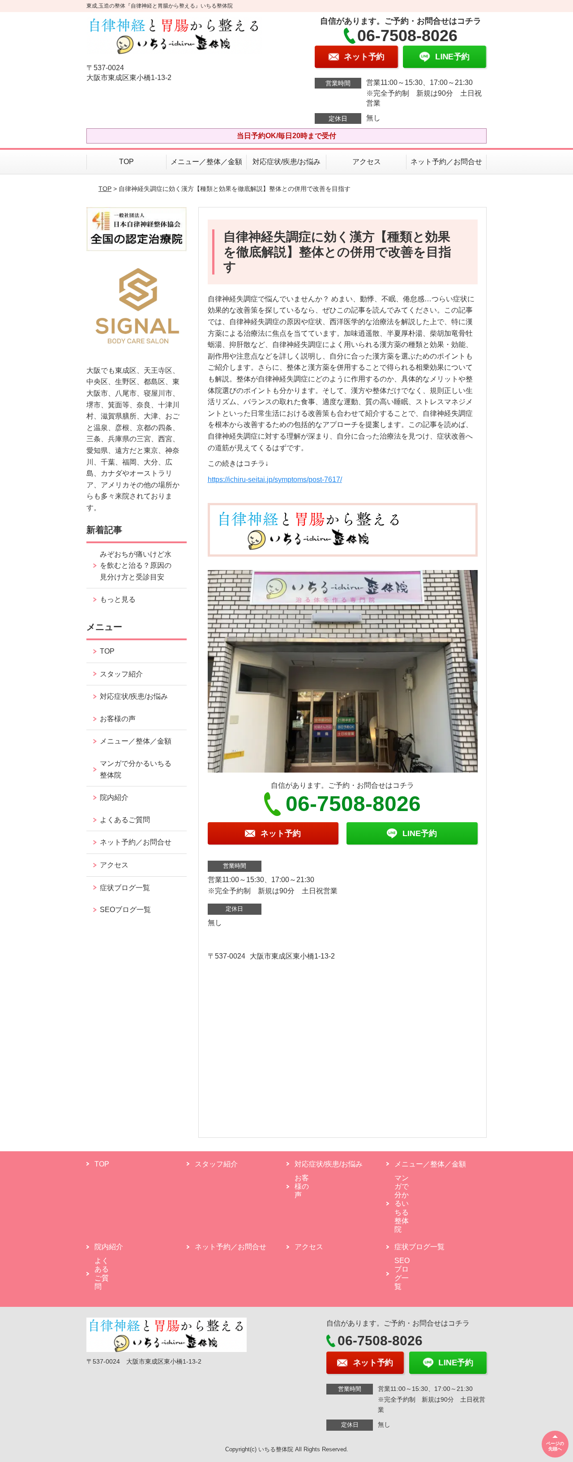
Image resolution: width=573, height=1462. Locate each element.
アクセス (366, 161)
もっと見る (118, 599)
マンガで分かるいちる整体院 (135, 769)
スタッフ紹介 (121, 674)
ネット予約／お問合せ (446, 161)
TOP (126, 161)
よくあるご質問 (125, 820)
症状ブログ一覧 (125, 888)
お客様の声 (118, 719)
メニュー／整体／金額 (206, 161)
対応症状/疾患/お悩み (286, 161)
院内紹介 (114, 797)
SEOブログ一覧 (125, 909)
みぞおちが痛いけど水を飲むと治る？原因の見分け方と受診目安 (135, 565)
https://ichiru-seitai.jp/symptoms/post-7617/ (275, 479)
